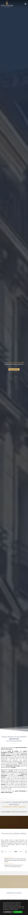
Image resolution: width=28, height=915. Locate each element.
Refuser (8, 912)
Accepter (18, 912)
